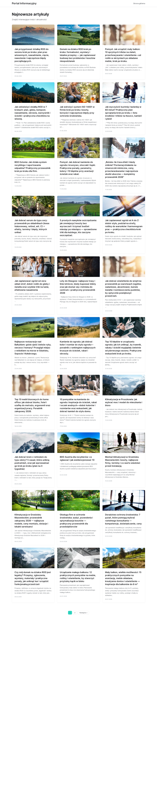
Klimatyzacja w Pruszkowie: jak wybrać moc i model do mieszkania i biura (123, 402)
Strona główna (139, 3)
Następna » (83, 613)
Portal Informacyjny (24, 3)
